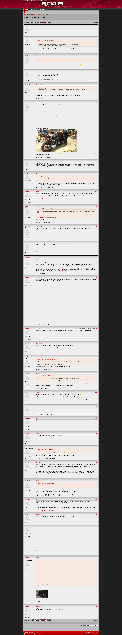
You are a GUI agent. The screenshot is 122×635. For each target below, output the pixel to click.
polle (27, 55)
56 (38, 22)
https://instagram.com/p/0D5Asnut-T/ (79, 265)
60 (47, 22)
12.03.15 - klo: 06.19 (39, 392)
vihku (27, 206)
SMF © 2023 (26, 632)
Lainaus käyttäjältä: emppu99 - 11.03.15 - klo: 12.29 (46, 359)
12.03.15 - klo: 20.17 (39, 418)
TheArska (28, 480)
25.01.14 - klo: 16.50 (39, 102)
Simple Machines (31, 632)
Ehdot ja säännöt (90, 632)
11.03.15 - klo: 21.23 (39, 356)
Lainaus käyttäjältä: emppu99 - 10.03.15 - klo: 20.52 (47, 208)
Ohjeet (86, 632)
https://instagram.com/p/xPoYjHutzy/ (65, 270)
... (36, 22)
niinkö (27, 70)
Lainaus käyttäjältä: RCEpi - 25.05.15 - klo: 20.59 (46, 560)
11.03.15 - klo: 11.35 (39, 226)
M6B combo (43, 402)
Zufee (27, 343)
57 (40, 22)
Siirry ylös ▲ (96, 632)
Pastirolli (28, 226)
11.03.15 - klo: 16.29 (39, 343)
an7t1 (27, 37)
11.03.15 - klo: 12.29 (39, 242)
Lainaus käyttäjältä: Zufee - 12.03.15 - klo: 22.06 (46, 483)
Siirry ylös (26, 620)
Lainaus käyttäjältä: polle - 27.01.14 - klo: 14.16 (46, 176)
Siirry (80, 625)
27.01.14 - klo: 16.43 (39, 173)
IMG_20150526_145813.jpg (42, 599)
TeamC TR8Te (38, 402)
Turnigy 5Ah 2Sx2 (51, 402)
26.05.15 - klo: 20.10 (39, 606)
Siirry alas (26, 22)
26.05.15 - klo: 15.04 (40, 557)
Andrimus (28, 25)
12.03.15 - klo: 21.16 (39, 433)
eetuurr (27, 277)
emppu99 (28, 191)
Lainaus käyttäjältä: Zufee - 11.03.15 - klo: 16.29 (46, 375)
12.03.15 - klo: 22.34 (39, 480)
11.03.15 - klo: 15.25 (39, 277)
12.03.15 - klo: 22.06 (39, 462)
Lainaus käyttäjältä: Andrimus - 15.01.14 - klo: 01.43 (47, 58)
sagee (27, 557)
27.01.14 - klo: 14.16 (39, 161)
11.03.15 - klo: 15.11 (39, 257)
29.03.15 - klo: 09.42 (39, 514)
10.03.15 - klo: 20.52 (39, 191)
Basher (27, 102)
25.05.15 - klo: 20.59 (39, 526)
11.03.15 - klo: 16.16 (39, 328)
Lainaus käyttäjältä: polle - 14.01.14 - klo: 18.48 (46, 40)
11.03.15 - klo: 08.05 (39, 206)
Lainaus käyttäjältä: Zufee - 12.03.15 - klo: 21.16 (46, 449)
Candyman (28, 257)
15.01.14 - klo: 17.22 (39, 55)
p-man (27, 446)
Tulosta (96, 22)
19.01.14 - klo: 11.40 (39, 84)
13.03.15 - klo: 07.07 (39, 499)
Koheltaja (28, 84)
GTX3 (46, 402)
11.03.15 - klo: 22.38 (39, 373)
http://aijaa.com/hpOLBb (40, 198)
